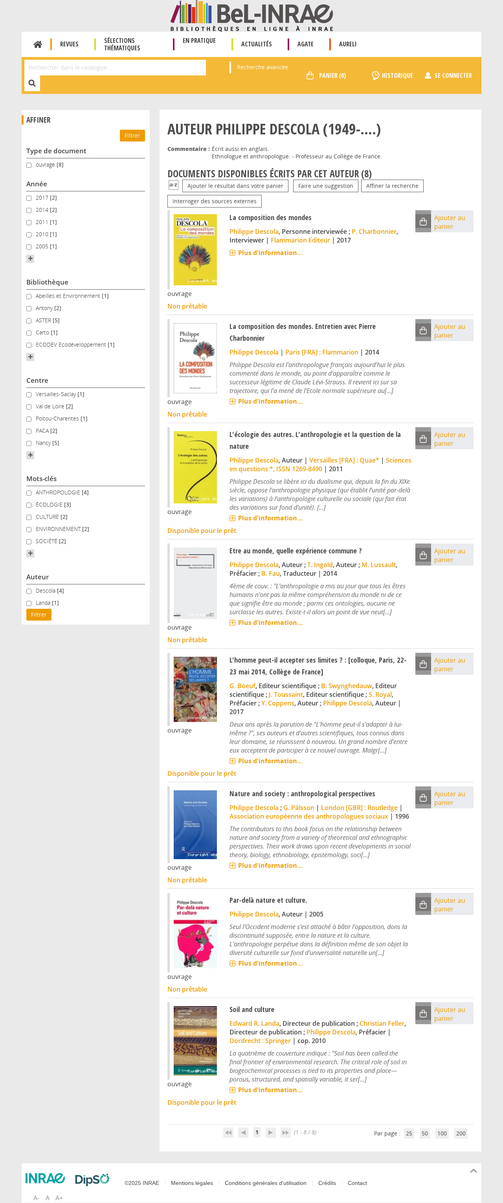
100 (442, 1133)
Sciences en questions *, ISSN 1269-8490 (320, 464)
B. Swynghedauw (346, 685)
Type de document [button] (56, 150)
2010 (43, 234)
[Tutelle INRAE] (47, 1178)
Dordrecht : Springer (260, 1040)
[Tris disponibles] (173, 186)
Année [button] (36, 183)
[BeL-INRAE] (251, 15)
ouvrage (46, 164)
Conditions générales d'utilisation (266, 1183)
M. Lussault (379, 564)
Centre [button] (37, 380)
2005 (43, 246)
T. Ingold (320, 564)
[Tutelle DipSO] (94, 1179)
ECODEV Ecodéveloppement (72, 344)
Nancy (44, 442)
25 (409, 1133)
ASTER (44, 320)
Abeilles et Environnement (69, 295)
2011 (43, 222)
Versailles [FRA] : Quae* (344, 460)
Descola (46, 590)
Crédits (327, 1183)
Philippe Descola (254, 231)
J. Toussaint (286, 694)
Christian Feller (382, 1023)
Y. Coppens (277, 703)
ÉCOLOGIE (50, 504)
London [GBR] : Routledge (359, 807)
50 (425, 1133)
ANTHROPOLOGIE (59, 492)
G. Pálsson (298, 807)
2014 (43, 209)
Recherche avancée (262, 67)
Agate (305, 44)
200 (461, 1133)
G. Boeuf (242, 685)
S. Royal (380, 694)
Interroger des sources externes (215, 201)
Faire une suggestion (325, 185)
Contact (357, 1183)
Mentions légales (192, 1183)
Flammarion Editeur (300, 240)
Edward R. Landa (254, 1023)
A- (36, 1198)
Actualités (256, 44)
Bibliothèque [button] (47, 282)
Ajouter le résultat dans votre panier (235, 185)
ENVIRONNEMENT (59, 529)
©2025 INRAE (142, 1183)
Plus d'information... (270, 252)
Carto (43, 332)
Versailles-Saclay (56, 394)
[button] (30, 259)
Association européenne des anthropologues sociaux (308, 816)
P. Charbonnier (374, 231)
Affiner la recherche (392, 185)
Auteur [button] (37, 576)
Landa (44, 602)
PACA (43, 430)
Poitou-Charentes (58, 418)
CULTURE (48, 516)
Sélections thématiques (122, 44)
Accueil (37, 44)
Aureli (348, 44)
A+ (59, 1198)
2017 (43, 197)
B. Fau (270, 573)
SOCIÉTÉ (47, 541)
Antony (45, 308)
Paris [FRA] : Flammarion (321, 352)
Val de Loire (51, 406)
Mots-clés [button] (41, 478)
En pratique (199, 40)
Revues (69, 44)
